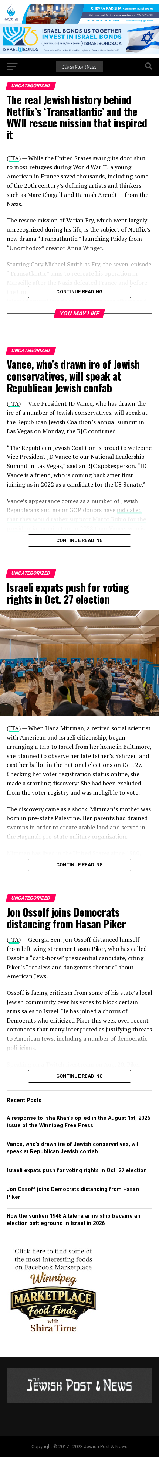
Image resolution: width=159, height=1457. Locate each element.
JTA (14, 403)
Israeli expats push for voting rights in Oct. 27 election (77, 1170)
